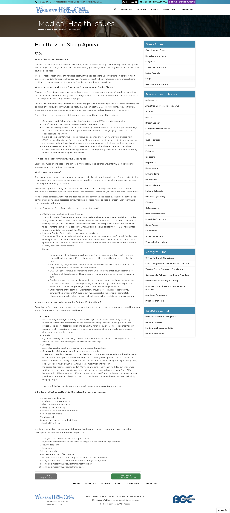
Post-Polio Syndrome (155, 219)
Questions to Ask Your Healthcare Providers (167, 275)
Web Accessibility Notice (133, 496)
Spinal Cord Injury (154, 236)
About (154, 9)
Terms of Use (115, 496)
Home (41, 30)
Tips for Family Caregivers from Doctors (165, 269)
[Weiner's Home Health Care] (62, 9)
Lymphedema (152, 174)
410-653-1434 (44, 2)
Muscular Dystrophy (155, 197)
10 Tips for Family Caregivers (159, 258)
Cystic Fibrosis (152, 140)
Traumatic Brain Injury (156, 242)
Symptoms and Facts (155, 56)
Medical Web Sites (154, 334)
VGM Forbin (124, 504)
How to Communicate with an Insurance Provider (165, 288)
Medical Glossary (153, 322)
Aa (219, 510)
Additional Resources (156, 295)
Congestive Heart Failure (157, 128)
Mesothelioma (152, 185)
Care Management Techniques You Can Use (167, 263)
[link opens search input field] (116, 10)
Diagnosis (150, 61)
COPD (148, 134)
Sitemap (103, 496)
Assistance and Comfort (157, 84)
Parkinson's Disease (155, 214)
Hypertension (152, 168)
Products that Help (154, 301)
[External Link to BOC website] (184, 499)
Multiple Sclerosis (154, 191)
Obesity (149, 202)
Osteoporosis (152, 208)
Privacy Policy (92, 496)
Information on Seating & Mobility (161, 280)
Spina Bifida (151, 231)
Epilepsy (149, 151)
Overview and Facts (155, 50)
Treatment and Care (155, 67)
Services (141, 9)
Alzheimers (151, 100)
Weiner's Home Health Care (110, 500)
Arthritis (149, 111)
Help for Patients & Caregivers (160, 317)
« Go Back (45, 476)
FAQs (148, 78)
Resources (169, 9)
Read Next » (126, 476)
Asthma (149, 117)
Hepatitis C (150, 163)
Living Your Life (152, 73)
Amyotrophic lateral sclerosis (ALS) (162, 106)
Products (126, 9)
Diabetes (150, 145)
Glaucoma (150, 157)
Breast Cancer (152, 123)
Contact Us (186, 9)
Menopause (151, 180)
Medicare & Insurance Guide (159, 328)
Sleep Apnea (151, 225)
